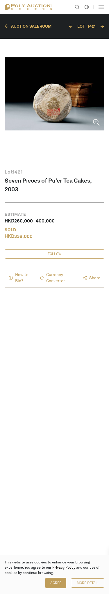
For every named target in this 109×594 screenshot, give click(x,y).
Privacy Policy (63, 567)
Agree (55, 583)
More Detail (88, 583)
